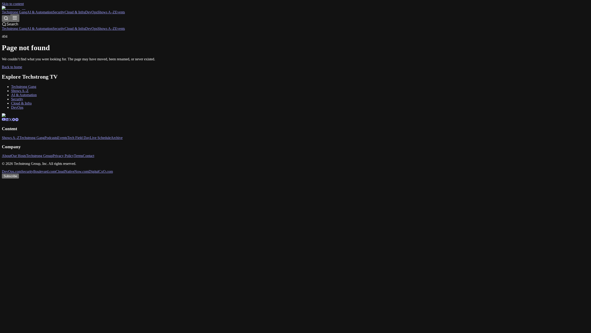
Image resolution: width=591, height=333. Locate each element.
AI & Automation (40, 12)
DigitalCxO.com (101, 171)
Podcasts (51, 138)
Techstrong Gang (14, 12)
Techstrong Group (39, 156)
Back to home (12, 67)
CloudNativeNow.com (72, 171)
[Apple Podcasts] (13, 120)
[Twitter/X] (10, 120)
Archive (117, 138)
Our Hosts (18, 156)
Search (12, 24)
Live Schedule (100, 138)
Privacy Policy (63, 156)
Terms (78, 156)
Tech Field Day (78, 138)
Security (59, 12)
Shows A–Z (106, 12)
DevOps (91, 12)
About (6, 156)
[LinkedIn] (7, 120)
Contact (88, 156)
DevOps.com (11, 171)
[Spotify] (16, 120)
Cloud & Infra (75, 12)
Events (120, 12)
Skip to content (13, 4)
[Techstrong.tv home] (13, 8)
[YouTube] (4, 120)
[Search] (6, 18)
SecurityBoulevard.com (38, 171)
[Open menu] (14, 18)
